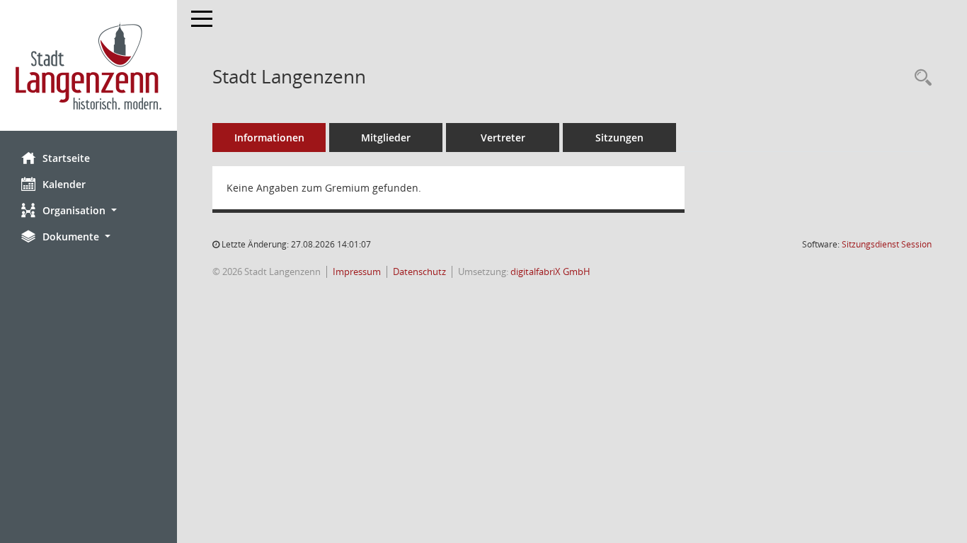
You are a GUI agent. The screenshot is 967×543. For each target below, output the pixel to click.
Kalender (64, 184)
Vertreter (503, 137)
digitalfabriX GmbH (550, 272)
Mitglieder (386, 137)
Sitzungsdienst (887, 244)
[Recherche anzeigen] (920, 78)
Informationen (269, 137)
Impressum (357, 272)
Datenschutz (419, 272)
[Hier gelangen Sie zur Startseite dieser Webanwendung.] (88, 65)
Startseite (66, 158)
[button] (88, 210)
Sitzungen (619, 137)
